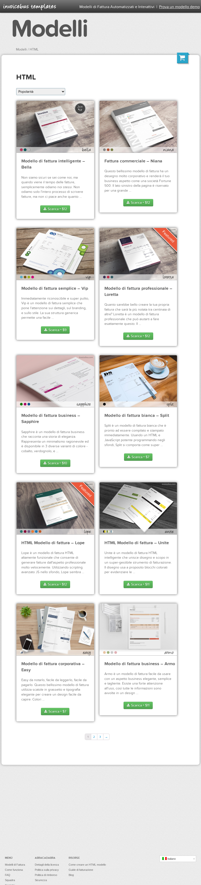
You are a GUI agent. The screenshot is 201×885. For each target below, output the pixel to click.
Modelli (49, 28)
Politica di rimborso (46, 874)
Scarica (57, 209)
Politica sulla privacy (47, 869)
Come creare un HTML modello (87, 864)
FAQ (7, 874)
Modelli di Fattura (15, 864)
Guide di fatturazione (81, 869)
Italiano (171, 858)
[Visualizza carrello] (183, 59)
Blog (71, 874)
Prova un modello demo (179, 6)
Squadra (10, 880)
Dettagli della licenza (47, 864)
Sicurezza (41, 880)
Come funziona (14, 869)
